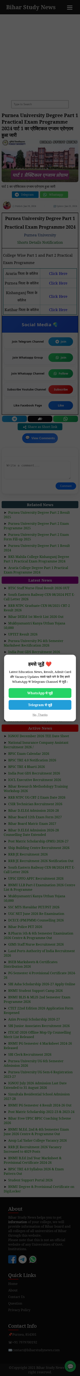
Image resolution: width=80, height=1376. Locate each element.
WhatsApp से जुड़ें (40, 693)
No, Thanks (40, 714)
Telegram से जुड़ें (40, 705)
